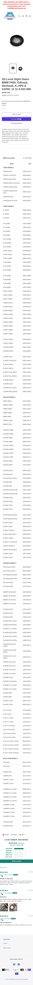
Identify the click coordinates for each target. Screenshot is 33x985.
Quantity (4, 105)
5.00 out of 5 (21, 843)
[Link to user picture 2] (13, 907)
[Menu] (30, 16)
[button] (9, 848)
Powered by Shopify (23, 979)
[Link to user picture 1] (4, 907)
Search (5, 943)
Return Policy (7, 948)
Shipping (4, 95)
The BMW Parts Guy (13, 979)
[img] (4, 872)
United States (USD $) (16, 959)
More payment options (16, 123)
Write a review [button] (16, 861)
